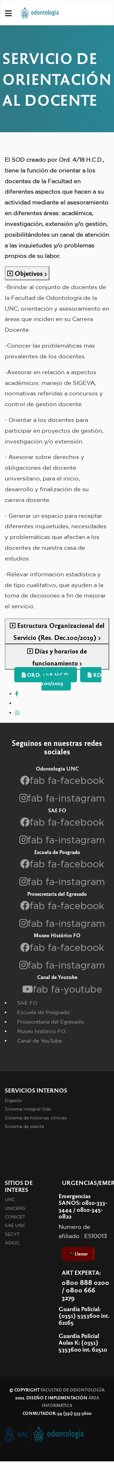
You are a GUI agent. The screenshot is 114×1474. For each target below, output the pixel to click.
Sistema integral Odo (28, 1109)
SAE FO (27, 1003)
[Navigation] (8, 13)
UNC (10, 1199)
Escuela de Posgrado (43, 1012)
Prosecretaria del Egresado (50, 1022)
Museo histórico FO (41, 1031)
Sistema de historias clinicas (36, 1117)
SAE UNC (15, 1225)
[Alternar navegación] (63, 1363)
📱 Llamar (78, 1253)
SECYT (12, 1234)
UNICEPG (15, 1208)
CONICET (15, 1216)
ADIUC (12, 1242)
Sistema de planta (24, 1126)
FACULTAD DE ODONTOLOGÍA (72, 1389)
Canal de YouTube (39, 1041)
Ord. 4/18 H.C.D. (48, 674)
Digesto (13, 1100)
